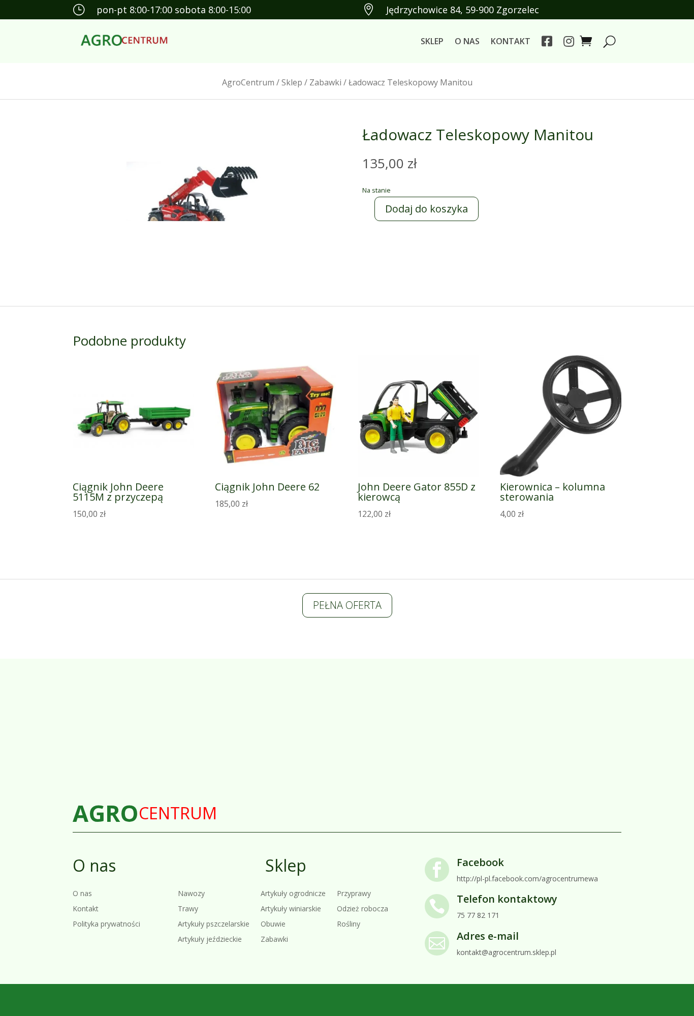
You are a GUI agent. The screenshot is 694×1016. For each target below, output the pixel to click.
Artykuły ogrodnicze (293, 892)
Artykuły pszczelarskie (213, 923)
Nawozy (191, 892)
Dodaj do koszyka (426, 208)
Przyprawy (354, 892)
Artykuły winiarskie (291, 908)
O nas (467, 41)
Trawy (188, 908)
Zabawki (325, 82)
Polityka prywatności (106, 923)
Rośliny (348, 923)
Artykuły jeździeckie (210, 938)
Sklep (432, 41)
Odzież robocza (362, 908)
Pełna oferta (347, 605)
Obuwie (273, 923)
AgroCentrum (248, 82)
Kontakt (510, 41)
